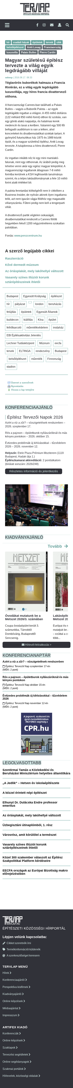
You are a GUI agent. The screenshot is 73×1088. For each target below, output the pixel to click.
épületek (26, 311)
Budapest (12, 296)
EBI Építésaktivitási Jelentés (24, 335)
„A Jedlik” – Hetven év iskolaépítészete (31, 783)
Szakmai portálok (13, 1068)
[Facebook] (37, 25)
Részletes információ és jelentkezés (33, 471)
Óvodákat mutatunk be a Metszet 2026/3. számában (24, 617)
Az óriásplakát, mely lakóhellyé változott (34, 271)
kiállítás (28, 319)
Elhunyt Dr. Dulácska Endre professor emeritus (30, 804)
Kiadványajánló (12, 994)
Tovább (55, 546)
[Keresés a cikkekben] (67, 25)
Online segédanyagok (16, 1061)
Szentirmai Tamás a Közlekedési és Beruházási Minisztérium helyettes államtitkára (36, 771)
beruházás (55, 304)
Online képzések (13, 1001)
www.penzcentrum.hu (28, 235)
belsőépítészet (17, 358)
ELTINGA (25, 351)
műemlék (36, 358)
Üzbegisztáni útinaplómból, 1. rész (27, 825)
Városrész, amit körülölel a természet (29, 834)
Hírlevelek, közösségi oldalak (21, 1075)
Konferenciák (11, 1033)
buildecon (13, 319)
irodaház (58, 327)
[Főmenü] (7, 25)
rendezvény (43, 351)
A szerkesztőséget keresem (23, 955)
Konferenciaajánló (14, 979)
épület (52, 319)
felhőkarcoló (14, 327)
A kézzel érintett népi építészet (25, 792)
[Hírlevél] (52, 25)
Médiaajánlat (11, 1008)
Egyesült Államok (47, 311)
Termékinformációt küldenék (23, 949)
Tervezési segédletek (16, 1054)
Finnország (54, 358)
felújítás (11, 311)
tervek (10, 351)
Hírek (6, 972)
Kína (40, 319)
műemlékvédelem (37, 327)
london (39, 304)
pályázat (20, 304)
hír (8, 304)
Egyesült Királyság (34, 296)
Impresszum (10, 1015)
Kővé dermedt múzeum (22, 265)
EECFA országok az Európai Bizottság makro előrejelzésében (35, 872)
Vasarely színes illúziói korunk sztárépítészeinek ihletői (27, 280)
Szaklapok (9, 1047)
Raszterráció (14, 258)
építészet (56, 296)
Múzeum (44, 343)
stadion (11, 366)
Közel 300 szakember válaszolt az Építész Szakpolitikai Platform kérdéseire (33, 859)
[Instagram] (44, 25)
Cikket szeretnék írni (19, 943)
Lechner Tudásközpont (20, 343)
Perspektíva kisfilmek (16, 987)
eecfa (58, 343)
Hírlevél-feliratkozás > (37, 644)
